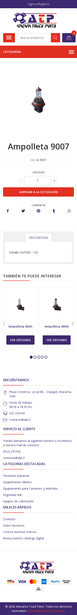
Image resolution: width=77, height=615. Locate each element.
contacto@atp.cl (20, 420)
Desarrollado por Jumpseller (46, 611)
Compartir (38, 205)
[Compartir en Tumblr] (54, 211)
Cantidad (38, 172)
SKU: (33, 160)
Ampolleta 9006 (57, 326)
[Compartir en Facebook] (8, 211)
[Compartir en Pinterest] (38, 211)
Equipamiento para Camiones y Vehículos (30, 488)
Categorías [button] (12, 52)
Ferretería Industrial (16, 476)
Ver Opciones (20, 340)
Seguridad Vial (12, 495)
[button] (31, 357)
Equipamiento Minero (17, 482)
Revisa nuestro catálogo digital (23, 538)
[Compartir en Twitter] (23, 211)
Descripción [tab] (38, 238)
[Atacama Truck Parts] (37, 20)
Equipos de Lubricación (18, 501)
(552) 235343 (12, 451)
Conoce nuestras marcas (19, 532)
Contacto (9, 519)
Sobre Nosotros (13, 525)
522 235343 (17, 413)
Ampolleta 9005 (20, 326)
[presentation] (4, 323)
